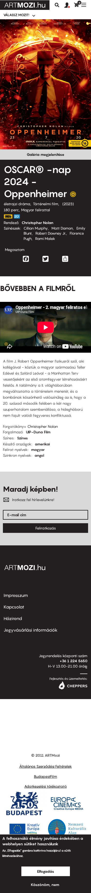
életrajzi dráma (17, 204)
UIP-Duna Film (38, 432)
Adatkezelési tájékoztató (45, 786)
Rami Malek (45, 238)
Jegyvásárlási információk (31, 630)
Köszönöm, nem (45, 884)
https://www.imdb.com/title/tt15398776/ (8, 216)
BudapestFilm (45, 776)
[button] (69, 5)
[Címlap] (25, 5)
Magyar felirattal (35, 210)
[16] (73, 195)
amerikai (42, 444)
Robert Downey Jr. (50, 233)
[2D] (18, 216)
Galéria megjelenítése (45, 154)
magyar (38, 449)
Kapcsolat (14, 606)
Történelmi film (45, 204)
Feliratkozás (45, 528)
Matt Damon (62, 228)
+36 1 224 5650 (73, 661)
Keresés (57, 5)
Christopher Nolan (37, 222)
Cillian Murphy (36, 228)
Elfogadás (45, 871)
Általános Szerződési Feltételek (45, 766)
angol (39, 455)
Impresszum (16, 595)
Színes (22, 438)
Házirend (13, 618)
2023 (68, 204)
